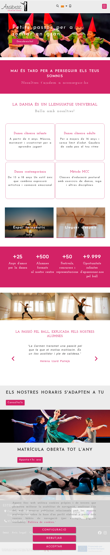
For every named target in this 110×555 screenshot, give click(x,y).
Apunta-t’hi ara (30, 460)
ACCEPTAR (54, 546)
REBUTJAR (54, 538)
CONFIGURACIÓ (54, 530)
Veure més (29, 150)
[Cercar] (57, 6)
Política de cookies (41, 522)
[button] (104, 6)
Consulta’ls (15, 402)
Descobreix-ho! (25, 41)
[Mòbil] (70, 6)
